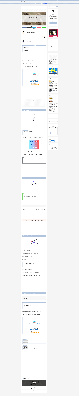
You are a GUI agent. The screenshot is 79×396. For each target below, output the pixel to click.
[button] (24, 27)
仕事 (49, 59)
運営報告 (50, 63)
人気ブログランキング (53, 141)
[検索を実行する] (57, 6)
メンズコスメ (50, 58)
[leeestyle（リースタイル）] (24, 1)
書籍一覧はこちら (44, 3)
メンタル (53, 58)
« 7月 (49, 135)
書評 (56, 59)
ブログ (54, 57)
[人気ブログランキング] (50, 141)
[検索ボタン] (57, 2)
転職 (55, 62)
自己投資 (52, 62)
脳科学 (54, 61)
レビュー (55, 58)
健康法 (51, 59)
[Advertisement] (34, 92)
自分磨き (50, 62)
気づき (55, 60)
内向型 (23, 378)
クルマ (51, 47)
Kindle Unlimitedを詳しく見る (34, 84)
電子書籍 (52, 63)
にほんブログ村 (52, 140)
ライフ (51, 46)
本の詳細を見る (34, 81)
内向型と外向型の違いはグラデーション (29, 101)
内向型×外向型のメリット (52, 146)
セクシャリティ (50, 57)
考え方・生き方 (28, 378)
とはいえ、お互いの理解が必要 (53, 147)
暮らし (55, 59)
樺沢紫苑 (53, 60)
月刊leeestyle (50, 60)
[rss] (56, 0)
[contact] (57, 0)
